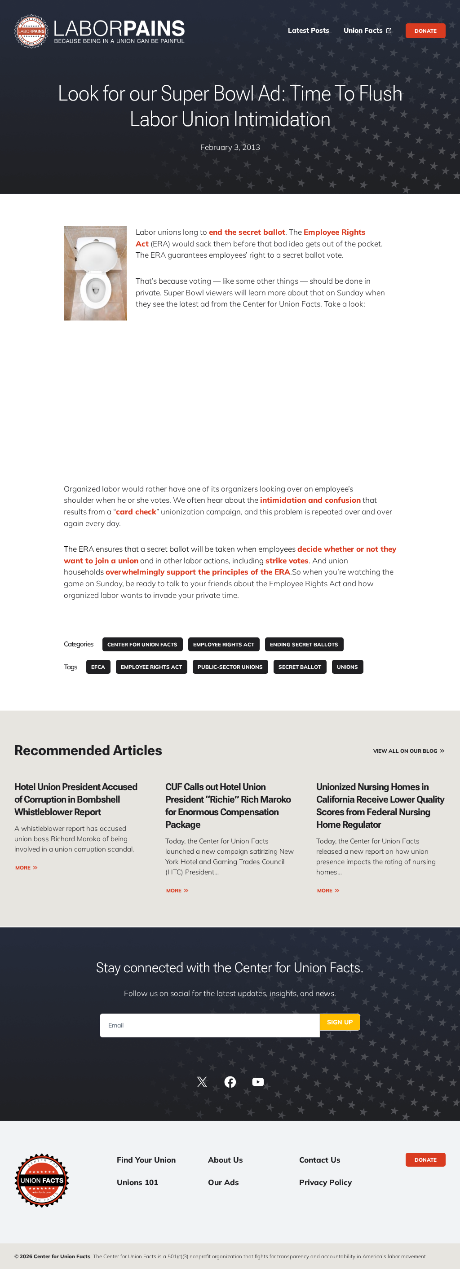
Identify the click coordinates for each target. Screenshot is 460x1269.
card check (136, 511)
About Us (225, 1159)
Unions (347, 666)
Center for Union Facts (142, 644)
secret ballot (300, 666)
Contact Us (320, 1159)
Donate (426, 30)
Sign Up (340, 1022)
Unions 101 (137, 1182)
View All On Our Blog (405, 750)
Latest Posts (308, 30)
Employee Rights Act (223, 644)
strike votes (287, 560)
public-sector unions (230, 666)
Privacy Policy (325, 1182)
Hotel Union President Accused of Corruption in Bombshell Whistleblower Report (75, 799)
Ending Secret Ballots (304, 644)
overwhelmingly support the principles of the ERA (198, 571)
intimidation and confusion (310, 500)
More (23, 867)
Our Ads (223, 1182)
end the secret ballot (247, 232)
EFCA (98, 666)
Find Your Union (146, 1159)
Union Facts (363, 30)
